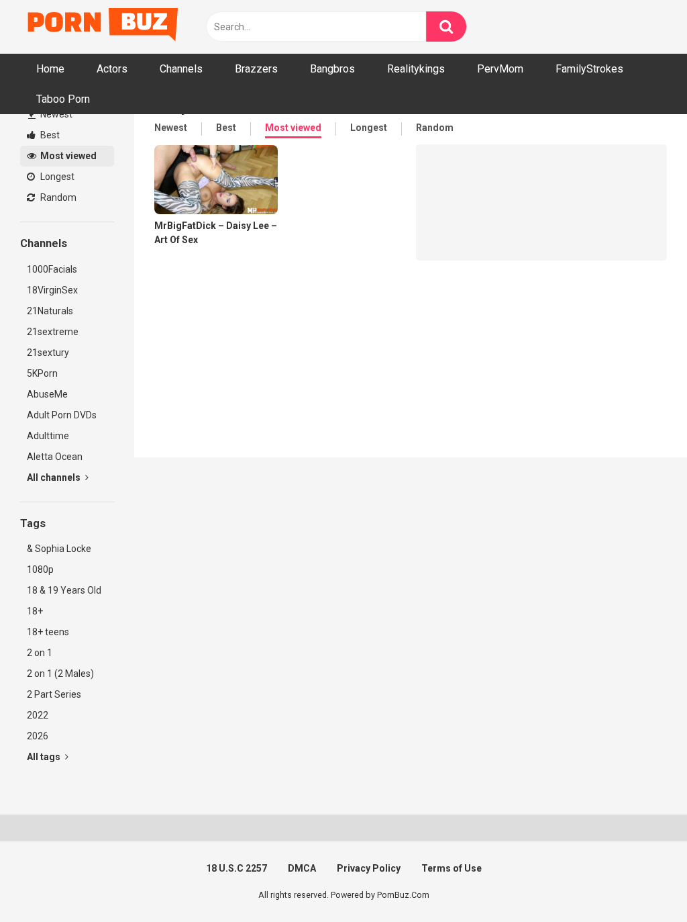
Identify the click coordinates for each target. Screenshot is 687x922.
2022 (37, 715)
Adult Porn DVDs (62, 415)
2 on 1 (39, 652)
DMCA (302, 868)
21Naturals (50, 311)
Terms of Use (451, 868)
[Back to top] (642, 881)
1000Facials (52, 269)
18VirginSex (52, 290)
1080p (40, 569)
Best (49, 135)
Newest (55, 114)
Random (57, 197)
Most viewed (67, 155)
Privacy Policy (369, 868)
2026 (37, 736)
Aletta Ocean (55, 456)
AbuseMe (47, 394)
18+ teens (48, 632)
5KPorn (42, 373)
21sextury (48, 352)
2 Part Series (54, 694)
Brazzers (256, 68)
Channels (181, 68)
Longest (56, 176)
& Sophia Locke (59, 548)
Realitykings (416, 68)
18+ (35, 611)
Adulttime (48, 435)
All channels (55, 477)
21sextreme (52, 331)
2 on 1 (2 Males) (60, 673)
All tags (44, 756)
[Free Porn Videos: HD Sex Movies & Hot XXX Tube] (104, 27)
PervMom (500, 68)
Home (50, 68)
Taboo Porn (63, 99)
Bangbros (332, 68)
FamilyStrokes (589, 68)
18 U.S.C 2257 (236, 868)
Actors (112, 68)
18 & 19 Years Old (64, 590)
